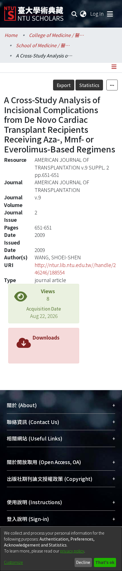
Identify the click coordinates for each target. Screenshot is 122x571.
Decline (83, 562)
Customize (13, 562)
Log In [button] (97, 13)
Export (64, 85)
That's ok (104, 562)
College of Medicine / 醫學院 (57, 35)
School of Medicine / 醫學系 (44, 45)
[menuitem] (83, 13)
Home (11, 35)
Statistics (89, 85)
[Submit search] (74, 13)
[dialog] (61, 549)
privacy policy (72, 551)
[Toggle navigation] (110, 13)
